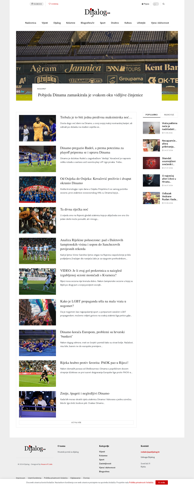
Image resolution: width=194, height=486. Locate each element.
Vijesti (45, 22)
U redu (161, 482)
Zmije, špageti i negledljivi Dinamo (84, 393)
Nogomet (41, 89)
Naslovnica (30, 22)
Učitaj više (76, 422)
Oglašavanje (75, 478)
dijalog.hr (155, 452)
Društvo (115, 22)
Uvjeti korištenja (34, 478)
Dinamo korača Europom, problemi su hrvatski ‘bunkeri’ (92, 334)
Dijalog (57, 22)
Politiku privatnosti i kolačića (141, 482)
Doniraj (54, 4)
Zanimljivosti (105, 463)
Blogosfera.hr (87, 22)
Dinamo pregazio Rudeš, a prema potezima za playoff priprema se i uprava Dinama (92, 150)
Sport (102, 22)
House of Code (46, 464)
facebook (37, 4)
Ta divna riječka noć (74, 209)
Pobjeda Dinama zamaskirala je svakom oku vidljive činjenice (90, 94)
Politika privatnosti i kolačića (55, 478)
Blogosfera (104, 471)
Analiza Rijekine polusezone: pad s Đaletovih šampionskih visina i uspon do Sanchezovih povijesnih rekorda (91, 244)
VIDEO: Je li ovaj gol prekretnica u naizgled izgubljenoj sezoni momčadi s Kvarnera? (91, 272)
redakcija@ (146, 452)
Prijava (146, 4)
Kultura (128, 22)
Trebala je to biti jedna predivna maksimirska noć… (96, 117)
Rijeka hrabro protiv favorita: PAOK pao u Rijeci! (94, 362)
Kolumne (70, 22)
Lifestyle (141, 22)
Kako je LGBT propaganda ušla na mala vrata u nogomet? (93, 303)
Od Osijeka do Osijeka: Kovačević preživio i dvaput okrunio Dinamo (95, 180)
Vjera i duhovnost (160, 22)
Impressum (20, 478)
